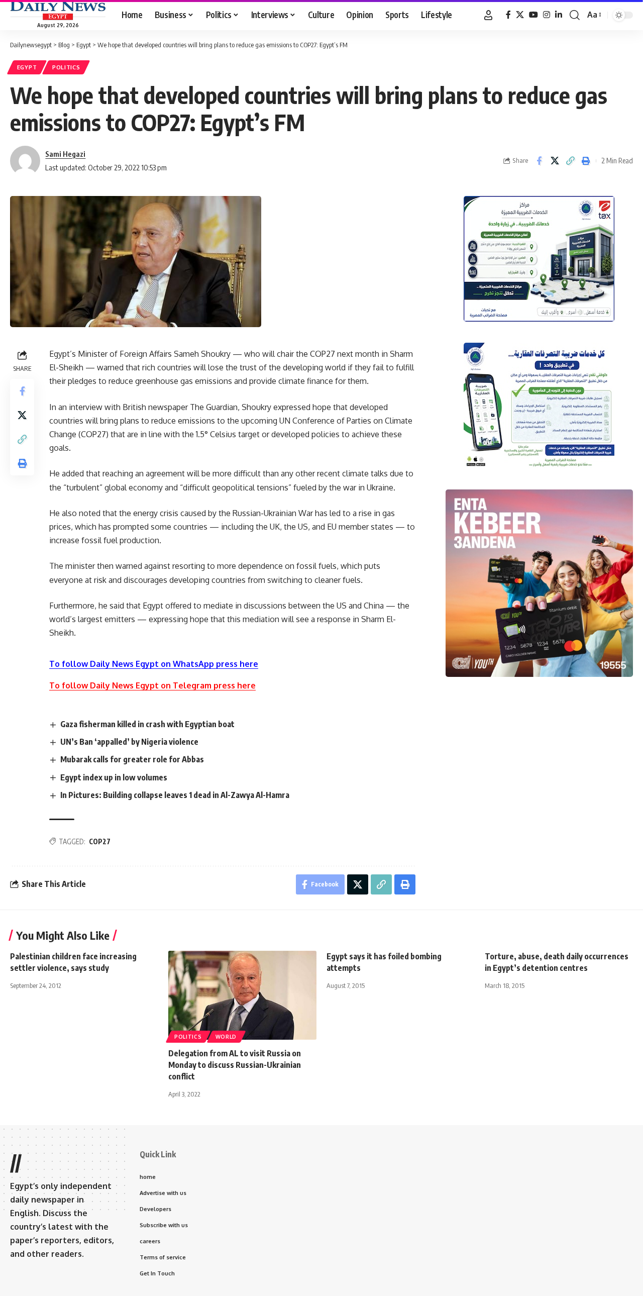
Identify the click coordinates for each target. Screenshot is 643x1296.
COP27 (100, 841)
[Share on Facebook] (539, 161)
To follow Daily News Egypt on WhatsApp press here (153, 664)
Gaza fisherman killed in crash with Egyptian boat (147, 724)
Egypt (27, 67)
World (226, 1037)
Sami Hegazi (65, 153)
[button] (488, 15)
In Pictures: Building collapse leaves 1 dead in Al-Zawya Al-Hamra (174, 795)
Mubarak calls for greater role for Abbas (132, 759)
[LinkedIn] (559, 15)
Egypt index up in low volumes (113, 777)
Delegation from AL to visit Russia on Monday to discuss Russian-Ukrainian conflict (234, 1064)
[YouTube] (533, 15)
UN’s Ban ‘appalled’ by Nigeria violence (129, 742)
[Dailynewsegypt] (57, 10)
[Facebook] (508, 15)
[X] (519, 15)
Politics (66, 67)
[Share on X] (555, 161)
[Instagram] (547, 15)
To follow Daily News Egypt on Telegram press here (152, 685)
